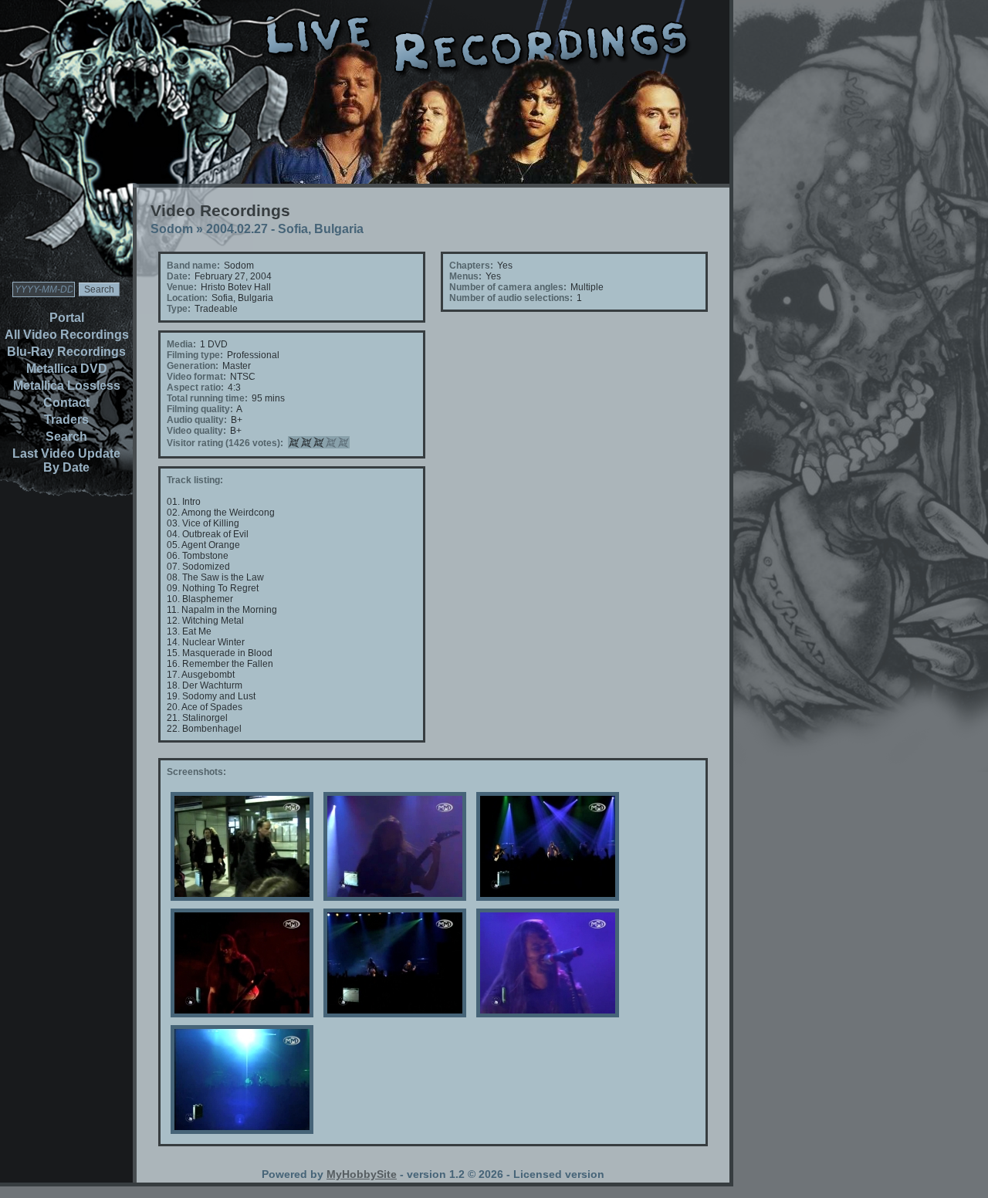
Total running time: (207, 398)
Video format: (196, 376)
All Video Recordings (67, 334)
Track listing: (195, 480)
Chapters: (471, 265)
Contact (66, 402)
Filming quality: (200, 409)
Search (66, 436)
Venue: (182, 287)
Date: (179, 276)
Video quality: (196, 430)
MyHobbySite (362, 1174)
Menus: (465, 276)
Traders (66, 419)
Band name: (193, 265)
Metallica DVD (66, 368)
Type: (179, 308)
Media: (181, 344)
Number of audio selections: (511, 298)
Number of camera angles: (508, 287)
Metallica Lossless (66, 385)
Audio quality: (197, 420)
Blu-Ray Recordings (66, 351)
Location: (187, 298)
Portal (66, 317)
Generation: (192, 365)
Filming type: (195, 355)
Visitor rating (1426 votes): (225, 443)
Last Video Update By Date (66, 460)
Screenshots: (196, 772)
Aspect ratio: (195, 387)
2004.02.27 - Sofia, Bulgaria (285, 228)
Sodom (172, 228)
